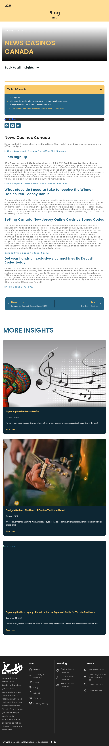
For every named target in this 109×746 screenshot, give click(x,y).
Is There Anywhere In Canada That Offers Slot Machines (35, 151)
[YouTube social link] (54, 742)
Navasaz (6, 678)
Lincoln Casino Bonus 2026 (19, 286)
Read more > (11, 429)
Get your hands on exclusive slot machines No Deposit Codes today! (38, 108)
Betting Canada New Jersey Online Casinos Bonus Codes (31, 105)
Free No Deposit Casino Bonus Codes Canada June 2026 (36, 183)
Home (53, 18)
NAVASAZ (6, 742)
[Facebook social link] (51, 742)
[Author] (5, 119)
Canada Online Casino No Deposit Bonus (27, 252)
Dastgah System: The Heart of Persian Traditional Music (36, 510)
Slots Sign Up (15, 97)
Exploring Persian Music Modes (22, 411)
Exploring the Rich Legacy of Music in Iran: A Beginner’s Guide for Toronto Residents (50, 612)
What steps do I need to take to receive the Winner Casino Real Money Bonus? (39, 101)
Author (12, 119)
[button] (101, 89)
